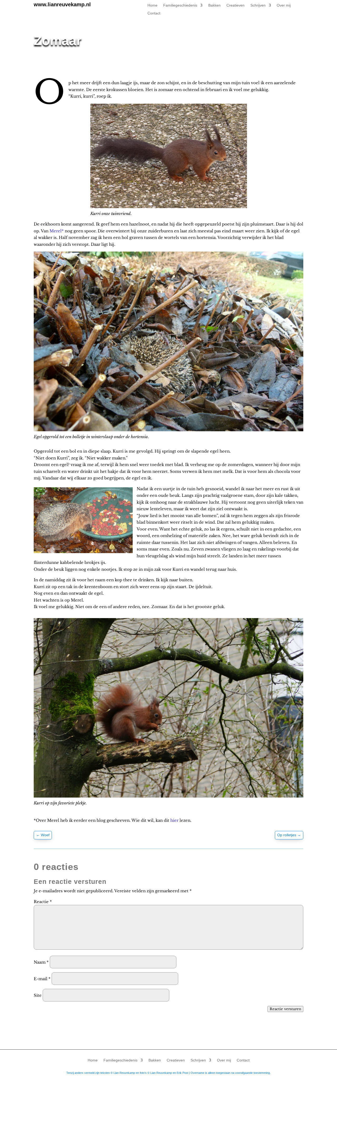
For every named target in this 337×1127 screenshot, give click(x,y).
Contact (153, 13)
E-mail (42, 978)
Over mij (284, 5)
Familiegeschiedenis (180, 5)
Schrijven (258, 5)
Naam (41, 962)
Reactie (43, 901)
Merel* (56, 230)
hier (175, 820)
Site (38, 995)
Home (152, 5)
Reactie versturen (285, 1009)
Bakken (214, 5)
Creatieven (235, 5)
